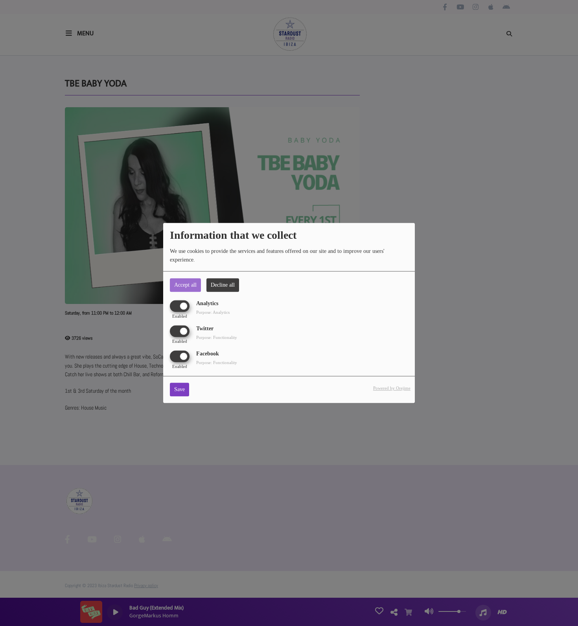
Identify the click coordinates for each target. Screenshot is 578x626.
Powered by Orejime (391, 388)
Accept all (185, 285)
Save (179, 390)
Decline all (223, 285)
